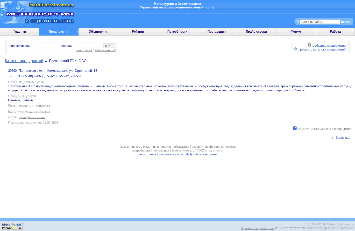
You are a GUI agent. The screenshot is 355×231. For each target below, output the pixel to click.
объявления (181, 146)
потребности (141, 150)
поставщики (161, 150)
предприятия (162, 146)
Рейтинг (138, 31)
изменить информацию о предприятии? (324, 128)
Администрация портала (257, 228)
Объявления (98, 31)
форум (176, 150)
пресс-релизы (141, 146)
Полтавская (42, 106)
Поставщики (217, 31)
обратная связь (205, 154)
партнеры (216, 150)
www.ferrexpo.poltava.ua (33, 111)
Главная (20, 31)
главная (124, 146)
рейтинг (197, 146)
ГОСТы (202, 150)
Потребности (177, 31)
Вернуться (343, 137)
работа (231, 146)
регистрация (83, 50)
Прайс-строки (256, 31)
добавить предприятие (329, 45)
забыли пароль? (105, 50)
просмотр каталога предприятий (322, 49)
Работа (335, 31)
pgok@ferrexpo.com (32, 117)
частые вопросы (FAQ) (175, 154)
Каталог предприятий (24, 61)
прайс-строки (214, 146)
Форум (296, 31)
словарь (188, 150)
